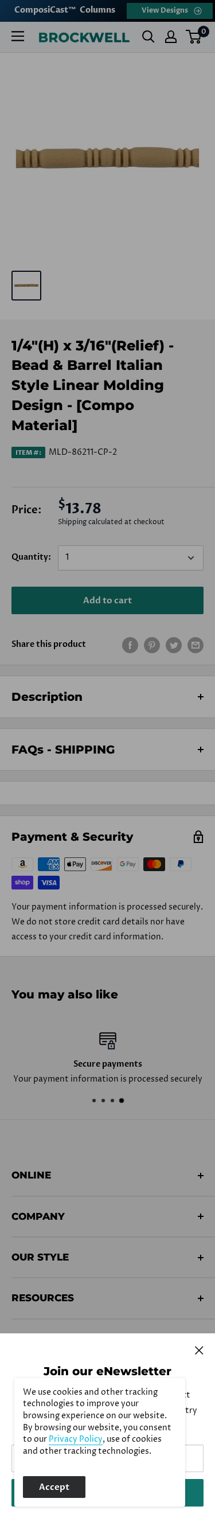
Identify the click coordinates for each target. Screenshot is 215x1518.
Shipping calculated (90, 522)
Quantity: (31, 557)
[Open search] (148, 36)
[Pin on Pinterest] (152, 645)
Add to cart (107, 600)
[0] (194, 37)
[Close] (199, 1350)
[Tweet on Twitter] (174, 645)
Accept (54, 1487)
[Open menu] (17, 36)
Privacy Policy (76, 1439)
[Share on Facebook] (130, 645)
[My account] (171, 36)
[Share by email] (195, 645)
